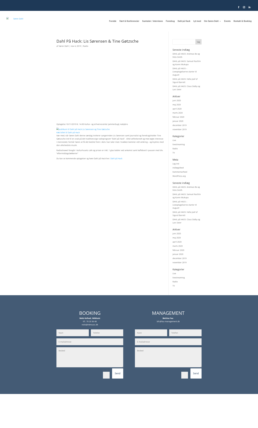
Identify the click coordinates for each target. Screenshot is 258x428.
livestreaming (179, 144)
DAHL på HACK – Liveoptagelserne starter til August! (185, 71)
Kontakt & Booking (243, 21)
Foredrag (170, 21)
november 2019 (180, 129)
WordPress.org (179, 176)
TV (174, 152)
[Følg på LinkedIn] (249, 7)
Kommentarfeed (180, 172)
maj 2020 (177, 104)
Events (227, 21)
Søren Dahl (64, 46)
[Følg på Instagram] (244, 7)
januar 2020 (178, 121)
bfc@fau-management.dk (168, 321)
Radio (85, 46)
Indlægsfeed (178, 167)
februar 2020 (178, 117)
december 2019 (180, 125)
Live (174, 140)
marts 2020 (178, 112)
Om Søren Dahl (211, 21)
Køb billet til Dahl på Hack (68, 132)
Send (117, 373)
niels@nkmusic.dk (90, 324)
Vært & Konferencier (129, 21)
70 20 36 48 (91, 321)
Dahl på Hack (184, 21)
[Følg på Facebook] (238, 7)
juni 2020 (177, 100)
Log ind (176, 163)
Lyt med (197, 21)
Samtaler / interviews (152, 21)
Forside (112, 21)
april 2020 (177, 108)
